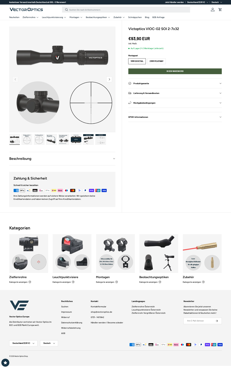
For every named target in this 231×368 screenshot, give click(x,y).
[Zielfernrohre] (28, 253)
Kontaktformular (98, 306)
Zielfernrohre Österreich (143, 306)
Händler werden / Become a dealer (107, 322)
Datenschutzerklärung (71, 322)
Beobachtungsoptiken (96, 17)
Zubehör (117, 17)
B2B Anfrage (158, 17)
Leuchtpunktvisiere (65, 277)
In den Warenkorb (175, 71)
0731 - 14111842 (97, 317)
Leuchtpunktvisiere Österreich (146, 309)
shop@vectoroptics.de (101, 312)
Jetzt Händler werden (174, 2)
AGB (63, 333)
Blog (147, 17)
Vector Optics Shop (21, 356)
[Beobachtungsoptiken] (158, 253)
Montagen (74, 17)
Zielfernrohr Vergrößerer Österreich (148, 313)
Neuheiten (14, 17)
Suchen (64, 306)
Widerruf (65, 317)
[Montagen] (115, 253)
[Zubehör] (202, 253)
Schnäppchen (135, 17)
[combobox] (126, 10)
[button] (220, 10)
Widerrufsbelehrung (70, 328)
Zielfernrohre (29, 17)
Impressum (66, 312)
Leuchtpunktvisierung (52, 17)
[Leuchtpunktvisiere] (72, 253)
